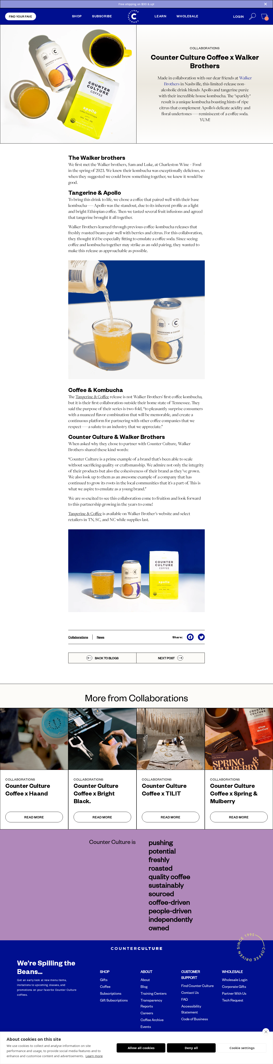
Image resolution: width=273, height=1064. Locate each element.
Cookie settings (241, 1048)
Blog (144, 987)
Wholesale (187, 16)
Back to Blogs (107, 658)
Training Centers (154, 993)
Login (238, 16)
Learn (160, 16)
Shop (77, 16)
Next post (166, 658)
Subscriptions (110, 993)
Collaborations (78, 637)
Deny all (191, 1048)
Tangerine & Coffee (85, 513)
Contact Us (190, 992)
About (145, 980)
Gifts (103, 980)
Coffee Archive (152, 1020)
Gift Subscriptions (114, 1000)
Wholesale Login (234, 980)
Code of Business (194, 1019)
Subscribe (102, 16)
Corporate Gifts (234, 987)
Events (146, 1027)
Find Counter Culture (197, 986)
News (100, 637)
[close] (265, 1031)
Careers (147, 1013)
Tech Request (232, 1000)
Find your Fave (20, 16)
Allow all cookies (141, 1048)
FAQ (184, 999)
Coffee (105, 987)
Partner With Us (234, 993)
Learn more (94, 1056)
